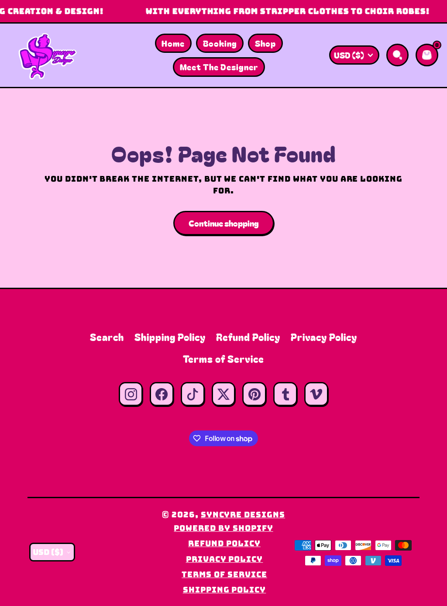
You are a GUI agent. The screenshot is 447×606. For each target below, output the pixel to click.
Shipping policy (224, 590)
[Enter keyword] (397, 55)
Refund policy (224, 543)
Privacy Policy (324, 337)
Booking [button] (220, 43)
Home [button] (173, 43)
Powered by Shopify (223, 528)
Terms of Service (223, 358)
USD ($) (349, 55)
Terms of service (224, 574)
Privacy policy (224, 559)
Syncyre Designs (243, 515)
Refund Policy (248, 337)
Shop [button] (265, 43)
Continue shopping (224, 223)
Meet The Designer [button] (219, 66)
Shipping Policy (169, 337)
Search (107, 337)
